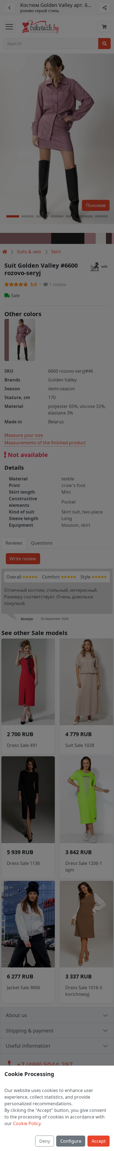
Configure (70, 1141)
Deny (44, 1141)
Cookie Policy (26, 1123)
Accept (99, 1141)
